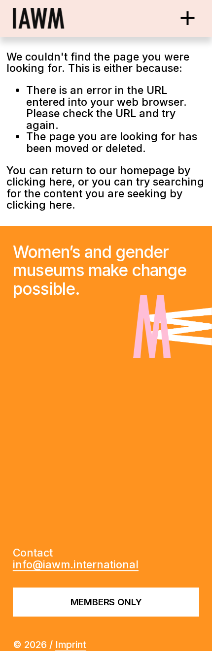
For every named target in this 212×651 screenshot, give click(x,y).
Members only (106, 602)
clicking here (39, 181)
